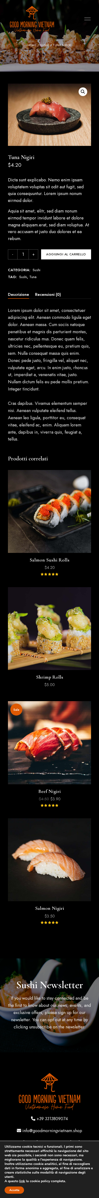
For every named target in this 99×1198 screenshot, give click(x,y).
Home (32, 45)
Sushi (44, 45)
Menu (86, 19)
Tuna (33, 277)
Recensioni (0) (48, 294)
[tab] (18, 295)
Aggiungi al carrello (66, 254)
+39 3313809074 (52, 1119)
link (22, 1181)
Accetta (14, 1190)
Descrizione (18, 294)
